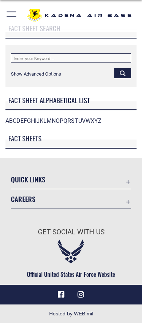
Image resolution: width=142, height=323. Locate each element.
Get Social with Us (71, 232)
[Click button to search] (122, 73)
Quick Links (28, 179)
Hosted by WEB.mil (71, 313)
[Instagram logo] (80, 294)
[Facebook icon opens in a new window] (61, 294)
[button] (12, 15)
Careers (23, 199)
